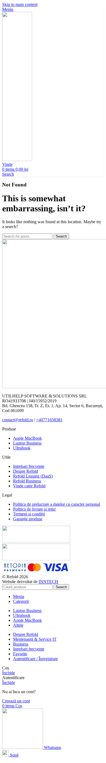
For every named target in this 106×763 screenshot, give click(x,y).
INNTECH (48, 581)
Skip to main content (20, 4)
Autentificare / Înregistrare (35, 658)
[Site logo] (17, 159)
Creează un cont (16, 701)
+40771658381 (49, 419)
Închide (8, 672)
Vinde (7, 164)
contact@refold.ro (17, 419)
